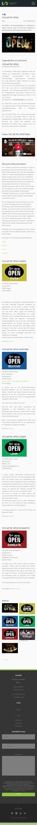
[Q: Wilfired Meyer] (27, 634)
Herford (4, 245)
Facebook (11, 341)
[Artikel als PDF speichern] (3, 15)
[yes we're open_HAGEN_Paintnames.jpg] (27, 608)
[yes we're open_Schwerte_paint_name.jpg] (10, 634)
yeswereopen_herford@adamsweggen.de (15, 381)
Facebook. (17, 589)
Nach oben (18, 809)
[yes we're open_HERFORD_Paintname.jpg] (10, 621)
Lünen (4, 249)
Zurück (6, 660)
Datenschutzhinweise (8, 783)
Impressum (18, 723)
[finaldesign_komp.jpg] (10, 608)
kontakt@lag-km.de (18, 697)
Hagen (4, 242)
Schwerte (5, 253)
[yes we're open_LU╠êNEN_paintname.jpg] (27, 621)
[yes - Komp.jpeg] (10, 648)
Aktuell (18, 710)
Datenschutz (18, 726)
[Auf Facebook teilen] (5, 15)
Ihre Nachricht (18, 754)
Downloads (18, 720)
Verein (18, 715)
